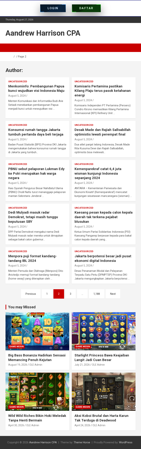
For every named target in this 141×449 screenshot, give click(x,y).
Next (113, 293)
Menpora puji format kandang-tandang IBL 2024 (32, 258)
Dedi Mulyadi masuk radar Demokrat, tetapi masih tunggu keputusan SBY (33, 216)
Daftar (86, 8)
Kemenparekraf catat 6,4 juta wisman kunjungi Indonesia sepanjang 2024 (98, 173)
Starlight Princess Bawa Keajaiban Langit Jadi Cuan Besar (102, 357)
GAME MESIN (16, 346)
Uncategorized (17, 81)
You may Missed (22, 307)
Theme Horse (82, 442)
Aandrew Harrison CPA (43, 33)
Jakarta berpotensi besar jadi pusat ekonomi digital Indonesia (103, 258)
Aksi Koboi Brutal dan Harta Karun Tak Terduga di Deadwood (102, 418)
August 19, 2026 (17, 364)
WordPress (125, 442)
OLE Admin (35, 364)
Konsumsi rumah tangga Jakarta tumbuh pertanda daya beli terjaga (35, 132)
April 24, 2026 (82, 425)
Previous (31, 293)
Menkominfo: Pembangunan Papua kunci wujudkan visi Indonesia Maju (36, 88)
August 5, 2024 (17, 95)
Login (53, 8)
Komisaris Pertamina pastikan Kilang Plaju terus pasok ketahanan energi (103, 90)
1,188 (96, 293)
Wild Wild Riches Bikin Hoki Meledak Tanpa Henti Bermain (37, 418)
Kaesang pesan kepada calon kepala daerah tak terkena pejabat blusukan (104, 216)
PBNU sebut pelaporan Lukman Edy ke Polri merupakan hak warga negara (36, 173)
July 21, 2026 (82, 364)
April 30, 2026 (16, 425)
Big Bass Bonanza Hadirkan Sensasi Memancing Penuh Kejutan (37, 357)
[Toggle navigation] (10, 48)
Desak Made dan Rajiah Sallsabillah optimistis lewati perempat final (103, 132)
